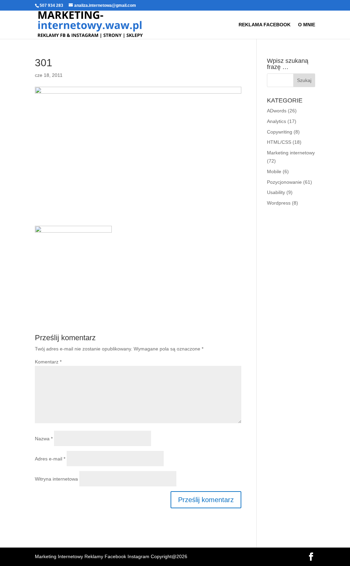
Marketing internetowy (291, 152)
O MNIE (306, 24)
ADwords (276, 110)
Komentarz (48, 361)
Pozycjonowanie (284, 182)
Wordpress (279, 203)
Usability (276, 192)
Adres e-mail (50, 458)
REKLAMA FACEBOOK (265, 24)
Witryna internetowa (56, 479)
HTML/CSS (279, 142)
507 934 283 (51, 5)
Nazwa (44, 438)
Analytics (276, 121)
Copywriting (279, 132)
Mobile (274, 171)
